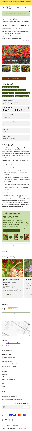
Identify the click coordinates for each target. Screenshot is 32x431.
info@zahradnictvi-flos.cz (13, 342)
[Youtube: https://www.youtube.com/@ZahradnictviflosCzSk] (5, 419)
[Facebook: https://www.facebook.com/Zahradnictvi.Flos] (12, 419)
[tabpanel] (16, 13)
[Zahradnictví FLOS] (6, 7)
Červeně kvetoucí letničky (22, 96)
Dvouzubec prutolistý (8, 93)
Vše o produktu (26, 40)
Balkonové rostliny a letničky (10, 90)
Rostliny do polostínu (8, 96)
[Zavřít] (31, 1)
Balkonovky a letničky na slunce (10, 87)
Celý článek (8, 294)
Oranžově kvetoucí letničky (22, 93)
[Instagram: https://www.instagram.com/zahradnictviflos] (2, 419)
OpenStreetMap (27, 335)
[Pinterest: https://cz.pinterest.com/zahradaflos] (9, 419)
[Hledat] (26, 7)
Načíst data (10, 246)
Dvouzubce (22, 90)
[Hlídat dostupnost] (28, 78)
